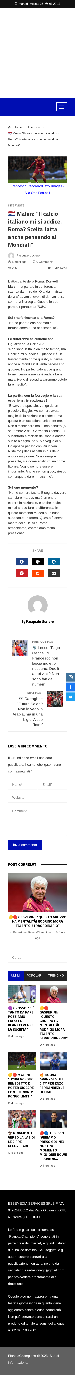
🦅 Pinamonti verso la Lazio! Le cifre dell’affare (21, 1139)
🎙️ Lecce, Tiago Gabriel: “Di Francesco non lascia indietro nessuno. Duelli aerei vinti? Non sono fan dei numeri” (46, 663)
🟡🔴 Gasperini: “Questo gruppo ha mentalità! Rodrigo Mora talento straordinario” (37, 921)
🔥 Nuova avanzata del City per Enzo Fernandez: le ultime (52, 1083)
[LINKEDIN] (54, 561)
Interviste (16, 205)
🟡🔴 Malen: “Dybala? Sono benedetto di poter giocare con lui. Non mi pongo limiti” (21, 1085)
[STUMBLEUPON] (38, 573)
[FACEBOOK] (22, 561)
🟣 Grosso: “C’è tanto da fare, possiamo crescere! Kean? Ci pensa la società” (21, 1018)
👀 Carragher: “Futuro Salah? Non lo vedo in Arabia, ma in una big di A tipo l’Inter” (28, 709)
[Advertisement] (37, 53)
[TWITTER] (38, 561)
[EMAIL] (54, 573)
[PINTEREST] (22, 573)
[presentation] (12, 909)
